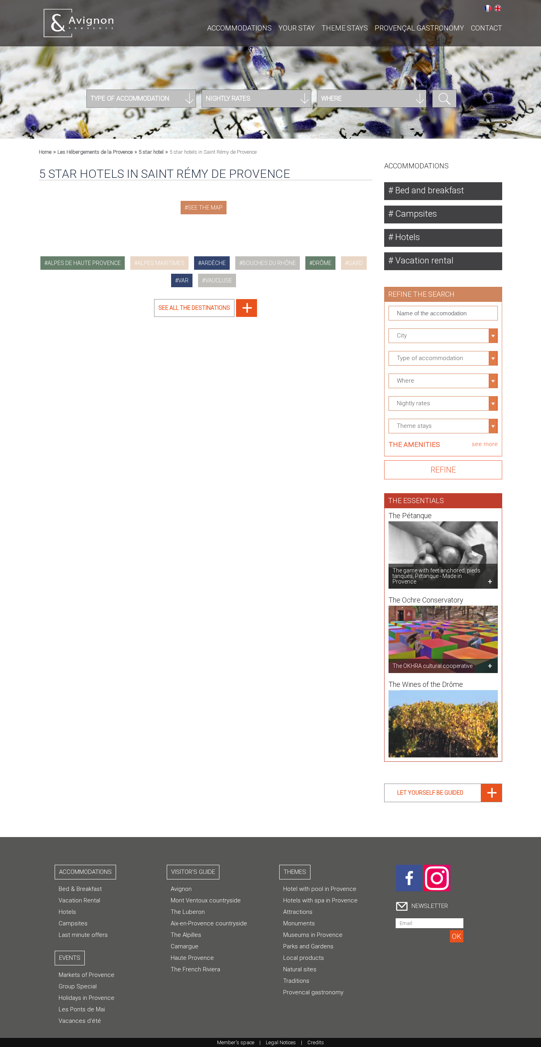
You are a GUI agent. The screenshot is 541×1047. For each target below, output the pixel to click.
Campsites (415, 214)
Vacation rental (423, 260)
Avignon (181, 889)
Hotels (406, 237)
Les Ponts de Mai (82, 1009)
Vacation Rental (79, 900)
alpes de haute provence (84, 263)
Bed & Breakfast (80, 889)
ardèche (213, 263)
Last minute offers (83, 934)
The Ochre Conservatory (426, 600)
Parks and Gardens (308, 946)
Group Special (78, 986)
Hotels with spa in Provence (320, 900)
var (183, 280)
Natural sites (299, 969)
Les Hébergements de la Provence (95, 152)
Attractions (297, 911)
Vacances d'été (80, 1020)
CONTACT (486, 28)
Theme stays (345, 28)
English (498, 8)
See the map (205, 207)
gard (355, 263)
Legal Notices (281, 1042)
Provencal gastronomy (313, 992)
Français (487, 8)
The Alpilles (186, 934)
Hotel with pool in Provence (319, 889)
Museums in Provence (313, 934)
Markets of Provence (86, 974)
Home (45, 152)
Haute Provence (192, 957)
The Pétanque (410, 515)
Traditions (296, 980)
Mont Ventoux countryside (206, 900)
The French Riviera (195, 969)
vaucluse (218, 280)
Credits (315, 1042)
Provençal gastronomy (419, 28)
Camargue (184, 946)
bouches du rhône (269, 263)
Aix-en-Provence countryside (209, 923)
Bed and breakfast (428, 190)
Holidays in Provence (86, 997)
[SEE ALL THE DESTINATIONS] (205, 314)
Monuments (299, 923)
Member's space (235, 1042)
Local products (303, 957)
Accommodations (239, 28)
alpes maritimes (161, 263)
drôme (321, 263)
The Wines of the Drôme (426, 684)
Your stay (296, 28)
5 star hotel (151, 152)
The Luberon (188, 911)
